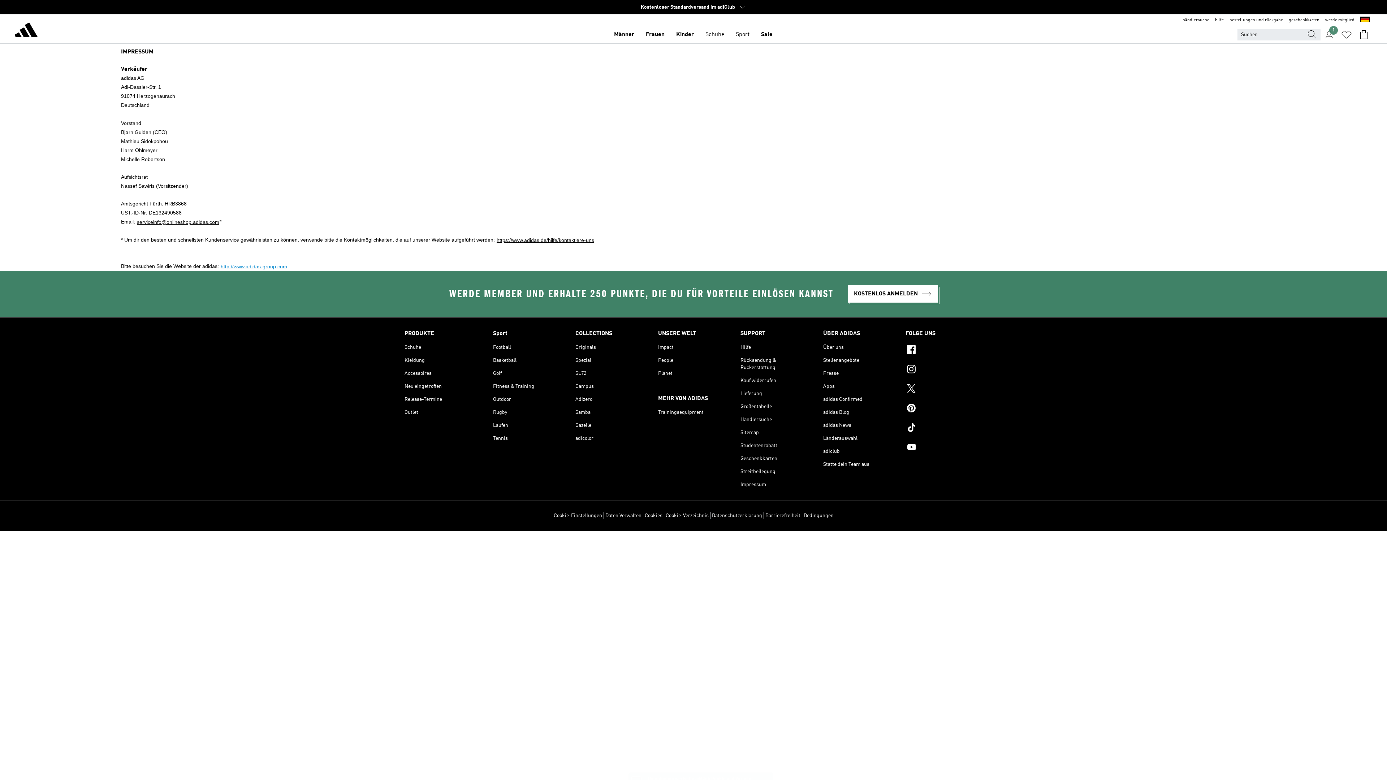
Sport (742, 35)
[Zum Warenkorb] (1364, 34)
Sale (767, 35)
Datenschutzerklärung (737, 515)
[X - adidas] (944, 389)
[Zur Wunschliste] (1346, 34)
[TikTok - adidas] (944, 428)
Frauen (655, 35)
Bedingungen (819, 515)
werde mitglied (1339, 20)
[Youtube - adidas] (944, 448)
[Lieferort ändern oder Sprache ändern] (1365, 20)
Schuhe (714, 35)
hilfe (1219, 20)
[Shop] (26, 31)
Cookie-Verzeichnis (687, 515)
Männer (624, 35)
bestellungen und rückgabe (1256, 20)
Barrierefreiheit (782, 515)
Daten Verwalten (623, 515)
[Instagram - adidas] (944, 370)
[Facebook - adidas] (944, 350)
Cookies (653, 515)
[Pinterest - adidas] (944, 409)
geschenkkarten (1304, 20)
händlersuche (1196, 20)
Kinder (685, 35)
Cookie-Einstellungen (578, 515)
